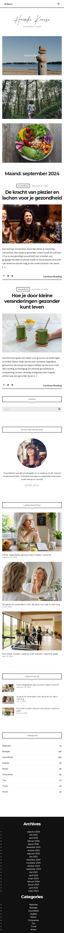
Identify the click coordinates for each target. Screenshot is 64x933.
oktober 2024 (33, 866)
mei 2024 (33, 872)
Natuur (5, 768)
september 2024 (33, 869)
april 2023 (33, 888)
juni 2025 (33, 856)
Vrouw (5, 792)
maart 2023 (33, 891)
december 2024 (33, 860)
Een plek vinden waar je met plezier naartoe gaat (30, 653)
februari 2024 (34, 881)
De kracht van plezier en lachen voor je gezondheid (32, 195)
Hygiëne (5, 763)
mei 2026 (33, 835)
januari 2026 (33, 844)
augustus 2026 (33, 831)
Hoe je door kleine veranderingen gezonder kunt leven (32, 301)
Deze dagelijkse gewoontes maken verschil (26, 554)
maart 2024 (33, 878)
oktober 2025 (33, 850)
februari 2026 (34, 841)
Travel (5, 786)
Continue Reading (52, 276)
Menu (9, 4)
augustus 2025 (33, 853)
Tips (4, 780)
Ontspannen (7, 774)
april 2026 (33, 838)
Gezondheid (23, 186)
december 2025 (33, 847)
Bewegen (6, 751)
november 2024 (33, 863)
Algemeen (6, 745)
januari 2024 (33, 884)
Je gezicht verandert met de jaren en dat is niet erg (31, 604)
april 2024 (33, 875)
